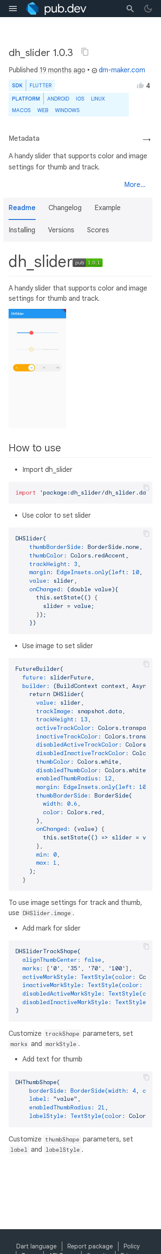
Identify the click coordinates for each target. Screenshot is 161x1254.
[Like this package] (140, 85)
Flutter (41, 85)
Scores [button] (98, 230)
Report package (90, 1246)
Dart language (36, 1246)
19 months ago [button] (62, 70)
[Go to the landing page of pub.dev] (56, 8)
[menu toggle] (13, 8)
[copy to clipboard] (146, 487)
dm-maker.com (122, 70)
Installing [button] (22, 230)
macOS (21, 110)
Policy (132, 1246)
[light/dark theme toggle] (148, 8)
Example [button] (107, 208)
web (42, 110)
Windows (67, 110)
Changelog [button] (65, 208)
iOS (80, 98)
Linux (98, 98)
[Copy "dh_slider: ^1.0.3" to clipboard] (85, 51)
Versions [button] (61, 230)
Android (58, 98)
